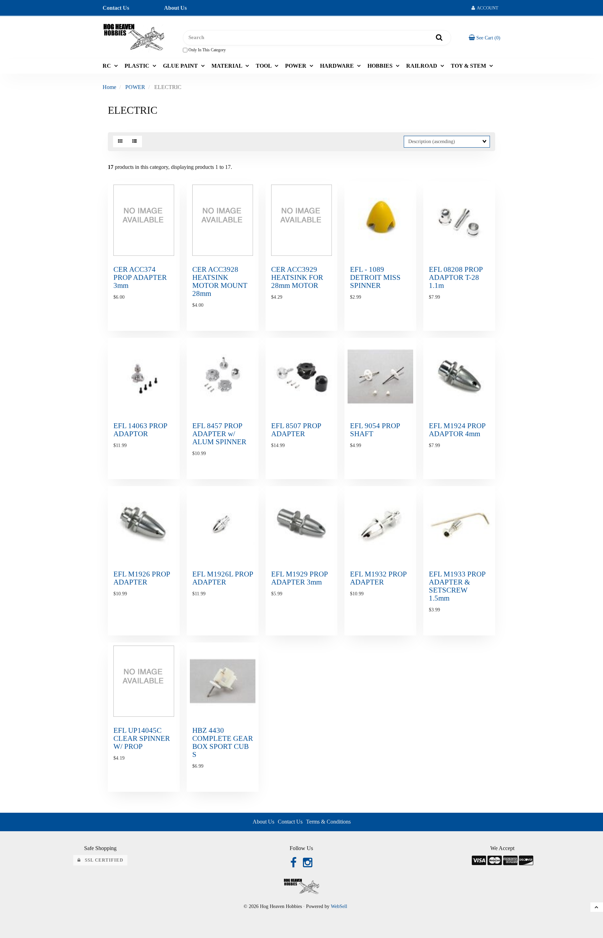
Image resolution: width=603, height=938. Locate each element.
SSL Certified (102, 860)
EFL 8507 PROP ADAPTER (296, 430)
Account (486, 7)
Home (109, 87)
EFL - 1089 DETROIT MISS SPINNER (375, 277)
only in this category (206, 49)
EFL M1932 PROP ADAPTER (378, 578)
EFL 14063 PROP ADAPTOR (140, 430)
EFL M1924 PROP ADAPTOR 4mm (457, 430)
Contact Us (116, 8)
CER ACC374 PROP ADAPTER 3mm (140, 277)
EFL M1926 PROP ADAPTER (141, 578)
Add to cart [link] (158, 335)
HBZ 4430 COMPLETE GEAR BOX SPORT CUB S (222, 742)
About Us (175, 8)
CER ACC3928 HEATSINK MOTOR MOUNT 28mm (219, 281)
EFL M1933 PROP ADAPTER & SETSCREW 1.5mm (457, 586)
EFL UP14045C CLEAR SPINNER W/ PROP (141, 738)
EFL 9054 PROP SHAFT (375, 430)
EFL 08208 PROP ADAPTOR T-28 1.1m (456, 277)
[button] (484, 37)
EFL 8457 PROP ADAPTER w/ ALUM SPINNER (219, 434)
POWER (135, 87)
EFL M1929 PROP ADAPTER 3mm (299, 578)
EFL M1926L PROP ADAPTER (222, 578)
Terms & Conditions (328, 822)
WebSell (339, 906)
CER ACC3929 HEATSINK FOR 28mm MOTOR (297, 277)
